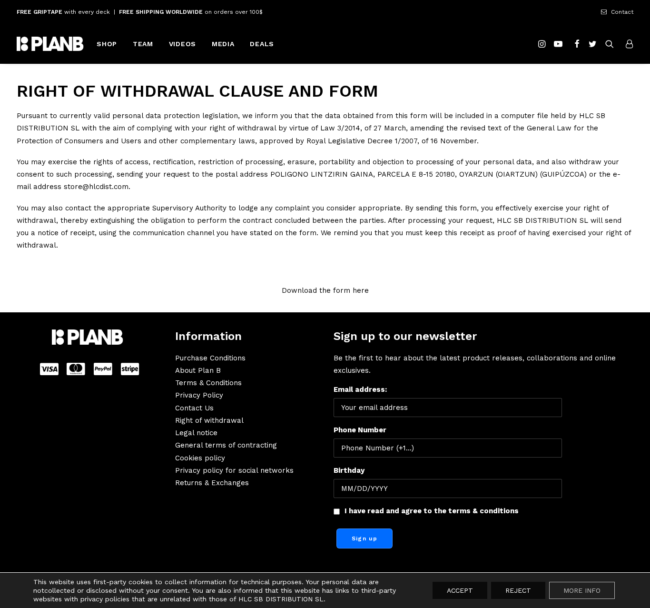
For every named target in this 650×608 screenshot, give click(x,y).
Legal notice (196, 433)
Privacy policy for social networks (234, 470)
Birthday (349, 470)
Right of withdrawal (209, 420)
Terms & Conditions (208, 383)
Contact (622, 12)
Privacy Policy (199, 395)
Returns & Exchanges (212, 482)
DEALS (262, 44)
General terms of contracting (226, 445)
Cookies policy (200, 458)
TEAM (143, 44)
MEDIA (223, 44)
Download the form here (325, 290)
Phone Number (360, 430)
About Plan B (198, 370)
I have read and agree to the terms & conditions (432, 511)
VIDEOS (182, 44)
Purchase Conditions (210, 358)
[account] (626, 44)
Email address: (360, 389)
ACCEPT (460, 590)
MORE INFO (582, 590)
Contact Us (194, 408)
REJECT (518, 590)
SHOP (107, 44)
